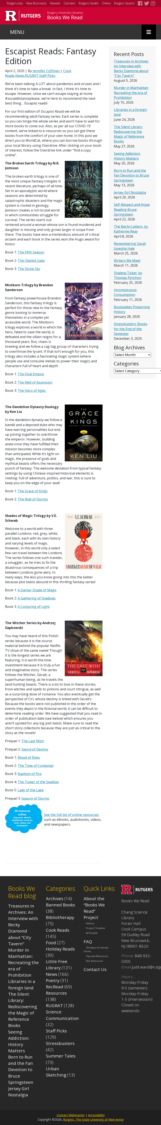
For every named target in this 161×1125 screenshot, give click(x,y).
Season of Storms (35, 798)
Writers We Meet (127, 260)
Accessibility (96, 1115)
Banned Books (60, 905)
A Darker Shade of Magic (37, 590)
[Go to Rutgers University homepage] (23, 16)
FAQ (88, 941)
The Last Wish (32, 741)
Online (106, 3)
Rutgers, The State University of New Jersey (93, 1119)
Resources (56, 993)
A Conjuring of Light (33, 606)
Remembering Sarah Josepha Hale (130, 246)
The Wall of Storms (33, 499)
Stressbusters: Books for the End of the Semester (130, 329)
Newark (55, 3)
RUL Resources (94, 960)
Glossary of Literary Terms (96, 949)
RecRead (54, 987)
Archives (54, 898)
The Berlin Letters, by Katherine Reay (131, 229)
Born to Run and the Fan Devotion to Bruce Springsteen (131, 175)
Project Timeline (95, 928)
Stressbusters (60, 1043)
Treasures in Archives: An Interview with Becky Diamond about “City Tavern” (131, 68)
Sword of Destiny (34, 749)
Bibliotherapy (60, 917)
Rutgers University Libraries (65, 12)
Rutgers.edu (15, 3)
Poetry (52, 980)
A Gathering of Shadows (37, 598)
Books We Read (65, 17)
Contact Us (95, 969)
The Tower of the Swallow (38, 782)
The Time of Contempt (35, 765)
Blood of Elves (29, 757)
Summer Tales (60, 1056)
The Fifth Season (31, 252)
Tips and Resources (97, 956)
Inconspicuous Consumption (125, 292)
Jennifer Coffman (46, 71)
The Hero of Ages (32, 390)
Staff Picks (47, 75)
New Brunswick (36, 3)
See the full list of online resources (71, 814)
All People (91, 933)
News (19, 75)
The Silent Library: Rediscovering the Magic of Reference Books (129, 134)
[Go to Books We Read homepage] (137, 892)
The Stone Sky (29, 268)
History (90, 923)
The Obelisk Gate (31, 260)
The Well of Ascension (35, 382)
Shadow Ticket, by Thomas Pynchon (128, 275)
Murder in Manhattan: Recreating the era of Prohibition (131, 92)
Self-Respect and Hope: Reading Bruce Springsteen (132, 209)
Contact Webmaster (71, 1115)
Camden (69, 3)
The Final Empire (31, 374)
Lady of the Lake (31, 790)
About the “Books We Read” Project (94, 908)
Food (51, 943)
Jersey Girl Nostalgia (130, 192)
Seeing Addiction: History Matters (127, 156)
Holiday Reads (60, 949)
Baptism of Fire (30, 773)
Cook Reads (57, 930)
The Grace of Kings (33, 491)
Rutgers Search (124, 3)
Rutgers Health (89, 3)
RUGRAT (31, 75)
